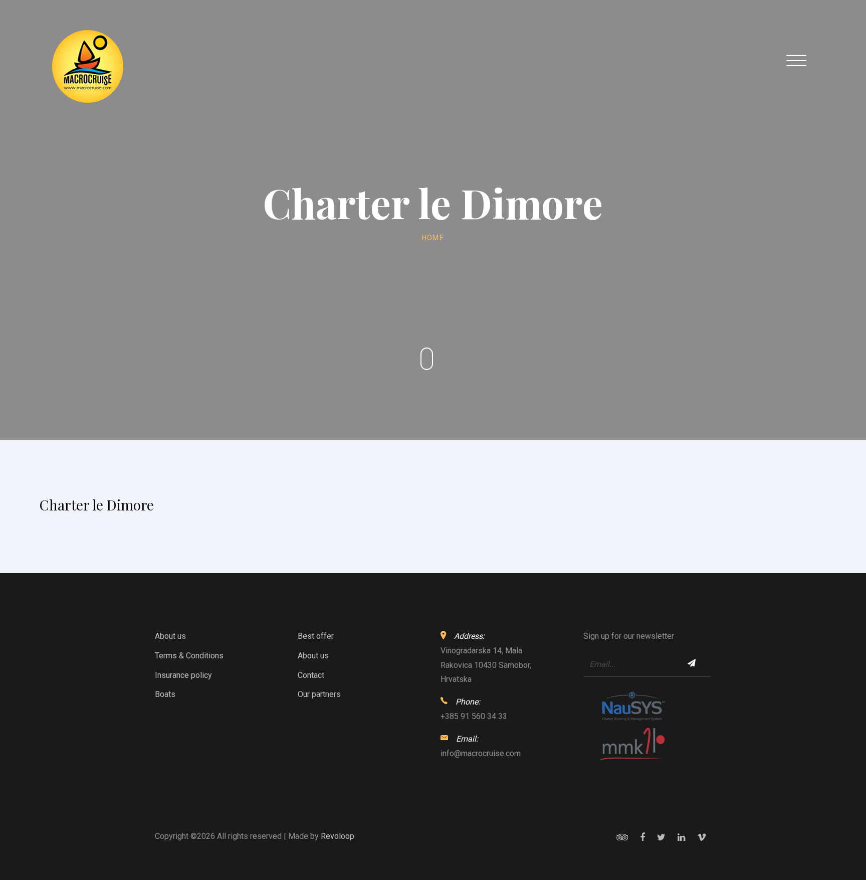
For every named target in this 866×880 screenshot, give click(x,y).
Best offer (316, 636)
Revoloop (337, 836)
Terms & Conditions (189, 655)
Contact (311, 675)
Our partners (319, 694)
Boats (165, 694)
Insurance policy (183, 675)
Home (433, 238)
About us (170, 636)
